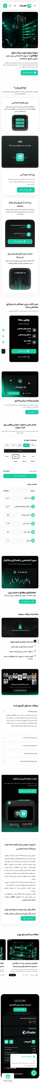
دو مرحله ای (20, 451)
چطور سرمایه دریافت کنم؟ (30, 753)
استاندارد (26, 445)
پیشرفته (20, 445)
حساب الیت (33, 1046)
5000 (15, 456)
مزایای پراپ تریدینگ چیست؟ (29, 746)
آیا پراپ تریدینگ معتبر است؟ (30, 738)
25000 (33, 461)
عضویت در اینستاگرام (25, 791)
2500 (24, 456)
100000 (16, 461)
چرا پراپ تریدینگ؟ (32, 711)
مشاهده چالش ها (27, 72)
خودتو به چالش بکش (26, 602)
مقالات (34, 1049)
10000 (7, 456)
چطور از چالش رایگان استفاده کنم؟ (28, 761)
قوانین (34, 1051)
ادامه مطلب (29, 918)
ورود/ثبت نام (24, 190)
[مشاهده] (35, 6)
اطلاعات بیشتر (22, 357)
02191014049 (9, 1049)
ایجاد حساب (22, 351)
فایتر (7, 445)
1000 (33, 456)
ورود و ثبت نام (19, 476)
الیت (13, 445)
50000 (24, 461)
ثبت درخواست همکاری (21, 690)
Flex (33, 445)
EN (15, 6)
